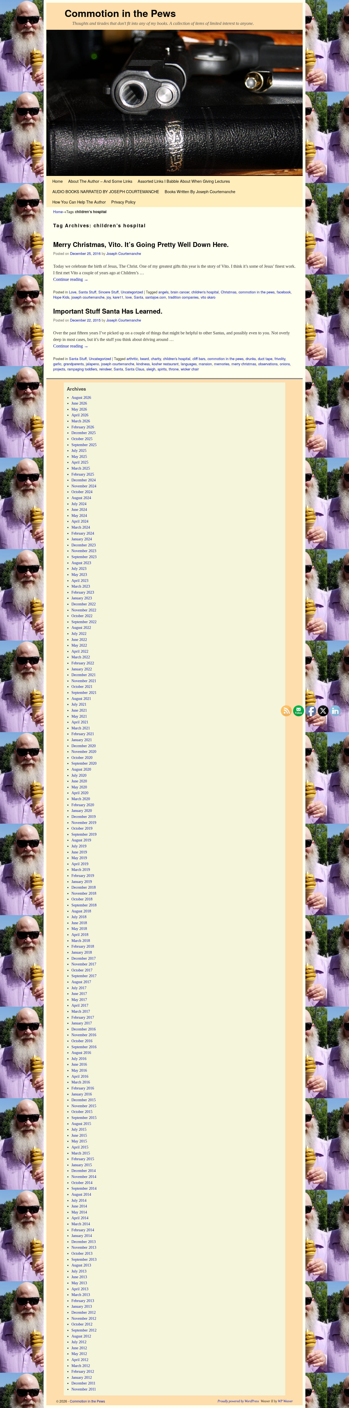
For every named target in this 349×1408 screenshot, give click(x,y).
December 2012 (83, 1312)
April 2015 (79, 1147)
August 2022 (81, 627)
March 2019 (80, 869)
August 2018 (81, 911)
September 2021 (84, 692)
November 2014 (83, 1176)
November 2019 (83, 822)
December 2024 (83, 480)
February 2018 (82, 946)
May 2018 (79, 928)
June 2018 (79, 923)
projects (59, 369)
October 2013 (81, 1253)
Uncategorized (132, 291)
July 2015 (78, 1129)
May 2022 (79, 645)
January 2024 (81, 539)
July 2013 (78, 1271)
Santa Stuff (87, 291)
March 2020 (80, 799)
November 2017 (83, 964)
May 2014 (79, 1212)
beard (144, 358)
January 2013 (81, 1306)
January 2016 (81, 1094)
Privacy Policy (123, 202)
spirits (162, 369)
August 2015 (81, 1123)
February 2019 (82, 875)
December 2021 (83, 675)
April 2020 (79, 793)
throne (174, 369)
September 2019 (84, 834)
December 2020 (83, 746)
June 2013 (79, 1277)
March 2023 (80, 586)
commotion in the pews (257, 291)
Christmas (228, 291)
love (128, 297)
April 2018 (79, 934)
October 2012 (81, 1324)
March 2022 (80, 657)
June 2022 (79, 639)
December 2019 (83, 816)
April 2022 (79, 651)
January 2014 (81, 1235)
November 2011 (83, 1389)
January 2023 (81, 598)
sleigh (150, 369)
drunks (251, 358)
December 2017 (83, 958)
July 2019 (78, 846)
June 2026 (79, 403)
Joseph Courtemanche (123, 253)
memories (221, 363)
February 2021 (82, 734)
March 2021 (80, 728)
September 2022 (84, 622)
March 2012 (80, 1365)
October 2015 (81, 1111)
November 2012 (83, 1318)
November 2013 (83, 1247)
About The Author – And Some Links (100, 181)
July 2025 (78, 450)
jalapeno (92, 363)
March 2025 (80, 468)
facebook (284, 291)
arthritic (132, 358)
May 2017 (79, 999)
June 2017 (79, 993)
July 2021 (78, 704)
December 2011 (83, 1383)
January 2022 (81, 669)
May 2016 (79, 1070)
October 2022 (81, 616)
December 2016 (83, 1029)
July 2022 (78, 633)
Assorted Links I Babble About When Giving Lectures (184, 181)
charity (156, 358)
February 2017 (82, 1017)
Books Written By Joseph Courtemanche (200, 191)
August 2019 (81, 840)
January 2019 (81, 881)
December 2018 (83, 887)
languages (189, 363)
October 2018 (81, 899)
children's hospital (205, 291)
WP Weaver (285, 1401)
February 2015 (82, 1159)
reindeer (105, 369)
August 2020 (81, 769)
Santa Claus (134, 369)
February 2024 (82, 533)
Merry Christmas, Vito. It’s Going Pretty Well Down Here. (141, 244)
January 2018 (81, 952)
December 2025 (83, 433)
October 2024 (81, 492)
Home (57, 181)
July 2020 (78, 775)
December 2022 (83, 604)
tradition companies (183, 297)
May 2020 (79, 787)
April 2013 (79, 1289)
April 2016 (79, 1076)
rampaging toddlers (82, 369)
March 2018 (80, 940)
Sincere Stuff (108, 291)
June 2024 (79, 509)
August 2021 (81, 698)
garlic (57, 363)
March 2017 (80, 1011)
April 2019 (79, 864)
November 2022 (83, 610)
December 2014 (83, 1170)
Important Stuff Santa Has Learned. (108, 311)
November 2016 (83, 1035)
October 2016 (81, 1041)
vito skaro (208, 297)
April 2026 (79, 415)
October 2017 (81, 970)
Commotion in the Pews (120, 13)
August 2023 (81, 563)
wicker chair (190, 369)
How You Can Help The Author (79, 202)
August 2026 (81, 397)
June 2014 (79, 1206)
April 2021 (79, 722)
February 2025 (82, 474)
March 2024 (80, 527)
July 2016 (78, 1058)
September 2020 (84, 763)
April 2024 (79, 521)
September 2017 (84, 976)
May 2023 (79, 574)
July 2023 (78, 568)
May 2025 (79, 456)
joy (109, 297)
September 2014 (84, 1188)
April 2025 (79, 462)
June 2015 (79, 1135)
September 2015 (84, 1117)
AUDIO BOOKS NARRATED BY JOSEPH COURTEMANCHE (105, 191)
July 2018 (78, 917)
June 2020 (79, 781)
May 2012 (79, 1353)
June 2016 (79, 1064)
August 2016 (81, 1052)
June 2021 (79, 710)
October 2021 (81, 686)
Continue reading (70, 279)
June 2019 (79, 852)
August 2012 (81, 1336)
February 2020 (82, 805)
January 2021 (81, 740)
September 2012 (84, 1330)
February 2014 (82, 1230)
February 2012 (82, 1371)
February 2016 (82, 1088)
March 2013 (80, 1294)
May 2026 (79, 409)
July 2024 (78, 504)
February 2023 (82, 592)
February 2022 (82, 663)
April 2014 (79, 1218)
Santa (138, 297)
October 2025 (81, 439)
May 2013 (79, 1283)
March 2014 (80, 1224)
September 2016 (84, 1047)
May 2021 (79, 716)
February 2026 (82, 427)
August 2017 (81, 982)
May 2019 (79, 858)
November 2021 (83, 681)
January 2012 (81, 1377)
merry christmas (243, 363)
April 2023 (79, 580)
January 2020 (81, 810)
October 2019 (81, 828)
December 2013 (83, 1241)
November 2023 (83, 551)
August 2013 (81, 1265)
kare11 (118, 297)
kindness (143, 363)
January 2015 (81, 1165)
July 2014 (78, 1200)
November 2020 (83, 751)
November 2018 (83, 893)
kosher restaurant (165, 363)
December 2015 (83, 1100)
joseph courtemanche (87, 297)
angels (163, 291)
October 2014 (81, 1182)
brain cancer (180, 291)
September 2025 (84, 445)
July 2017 (78, 988)
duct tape (265, 358)
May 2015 (79, 1141)
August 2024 (81, 498)
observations (268, 363)
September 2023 (84, 557)
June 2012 (79, 1348)
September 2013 (84, 1259)
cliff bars (198, 358)
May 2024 (79, 515)
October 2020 (81, 757)
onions (285, 363)
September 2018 (84, 905)
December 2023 (83, 545)
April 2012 (79, 1359)
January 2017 (81, 1023)
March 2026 (80, 421)
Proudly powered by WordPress (238, 1401)
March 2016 (80, 1082)
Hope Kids (61, 297)
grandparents (74, 363)
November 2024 (83, 486)
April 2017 (79, 1005)
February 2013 (82, 1300)
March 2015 (80, 1153)
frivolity (280, 358)
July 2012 (78, 1342)
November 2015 (83, 1106)
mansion (205, 363)
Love (72, 291)
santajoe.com (155, 297)
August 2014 (81, 1194)
